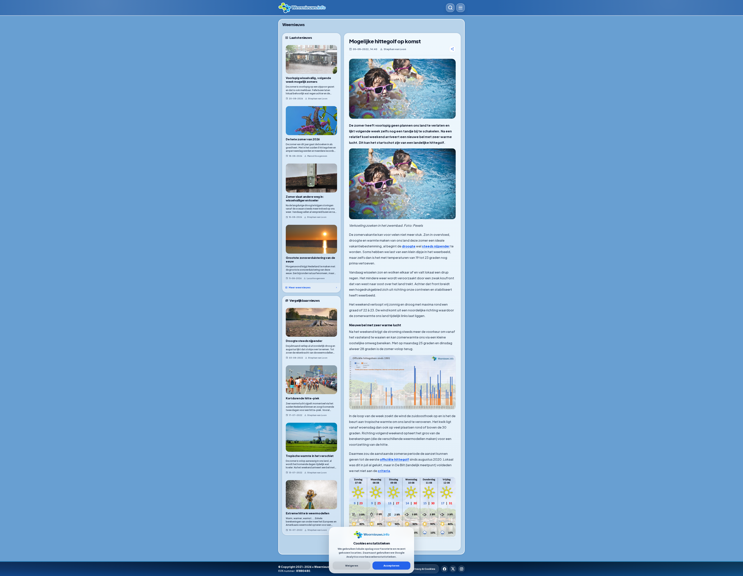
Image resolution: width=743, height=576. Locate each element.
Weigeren (351, 565)
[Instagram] (461, 569)
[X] (453, 569)
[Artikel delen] (452, 49)
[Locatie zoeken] (450, 7)
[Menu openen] (460, 7)
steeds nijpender (436, 246)
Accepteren (391, 565)
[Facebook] (444, 569)
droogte (408, 246)
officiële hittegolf (394, 459)
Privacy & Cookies (423, 568)
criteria (384, 471)
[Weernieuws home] (360, 7)
